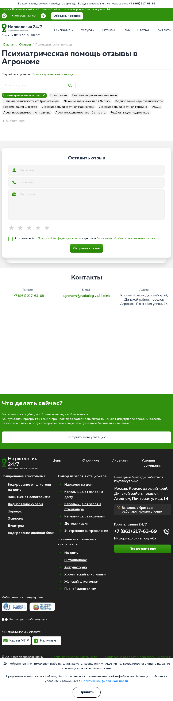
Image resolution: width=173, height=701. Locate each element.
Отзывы (25, 44)
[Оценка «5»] (48, 228)
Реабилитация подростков (130, 112)
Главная (9, 44)
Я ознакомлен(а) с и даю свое (84, 238)
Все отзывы (58, 95)
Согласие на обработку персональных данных (125, 238)
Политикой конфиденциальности (59, 238)
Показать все (14, 121)
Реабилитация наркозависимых (94, 95)
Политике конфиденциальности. (104, 681)
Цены (57, 460)
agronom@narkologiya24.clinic (86, 296)
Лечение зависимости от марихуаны (68, 106)
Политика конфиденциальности (74, 656)
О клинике (90, 460)
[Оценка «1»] (12, 228)
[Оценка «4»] (39, 228)
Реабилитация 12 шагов (20, 106)
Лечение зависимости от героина (123, 106)
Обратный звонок (67, 15)
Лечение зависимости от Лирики (87, 101)
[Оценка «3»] (30, 228)
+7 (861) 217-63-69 (142, 3)
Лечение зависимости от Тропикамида (31, 101)
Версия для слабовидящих (28, 619)
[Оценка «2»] (21, 228)
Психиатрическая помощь (53, 74)
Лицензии (120, 460)
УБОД (156, 106)
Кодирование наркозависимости (139, 101)
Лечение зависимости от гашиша (26, 112)
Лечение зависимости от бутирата (80, 112)
